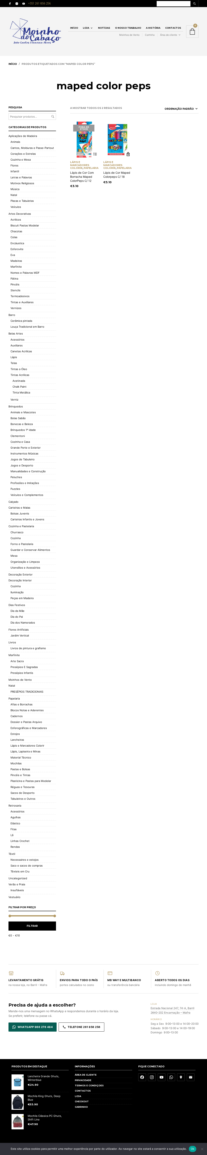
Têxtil (11, 853)
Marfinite (16, 266)
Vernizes (16, 308)
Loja (86, 27)
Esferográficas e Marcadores (29, 728)
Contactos (173, 27)
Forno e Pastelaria (22, 544)
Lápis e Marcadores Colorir (27, 745)
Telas (14, 363)
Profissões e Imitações (25, 483)
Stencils (15, 290)
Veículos (16, 206)
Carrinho (150, 34)
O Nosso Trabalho (128, 27)
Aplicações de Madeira (22, 136)
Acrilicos (16, 219)
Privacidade (83, 1080)
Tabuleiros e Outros (23, 798)
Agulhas (16, 817)
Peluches (16, 477)
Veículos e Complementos (27, 495)
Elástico (15, 823)
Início (74, 27)
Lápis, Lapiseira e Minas (25, 751)
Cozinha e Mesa (21, 159)
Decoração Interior (20, 580)
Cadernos (17, 716)
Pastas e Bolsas (20, 769)
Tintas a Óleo (19, 369)
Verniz (14, 399)
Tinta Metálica (21, 392)
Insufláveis (17, 890)
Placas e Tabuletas (22, 200)
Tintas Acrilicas (20, 375)
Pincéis (15, 284)
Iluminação (17, 592)
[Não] (202, 1149)
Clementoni (18, 436)
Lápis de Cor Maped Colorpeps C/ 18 (116, 174)
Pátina (14, 278)
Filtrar (32, 925)
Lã (12, 835)
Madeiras (16, 260)
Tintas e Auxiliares (22, 302)
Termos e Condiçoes (89, 1085)
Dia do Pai (17, 616)
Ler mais (94, 154)
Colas (14, 237)
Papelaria (14, 698)
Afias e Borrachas (22, 704)
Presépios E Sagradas (24, 667)
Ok (192, 1148)
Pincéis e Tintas (20, 775)
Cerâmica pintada (21, 320)
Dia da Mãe (17, 610)
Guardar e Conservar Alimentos (30, 549)
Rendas (15, 846)
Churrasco (17, 532)
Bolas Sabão (18, 418)
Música (15, 189)
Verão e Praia (16, 884)
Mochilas (16, 763)
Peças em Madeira (22, 598)
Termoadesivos (20, 296)
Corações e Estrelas (23, 153)
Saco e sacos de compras (27, 865)
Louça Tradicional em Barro (27, 326)
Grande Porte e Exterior (26, 447)
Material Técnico (21, 757)
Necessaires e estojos (25, 859)
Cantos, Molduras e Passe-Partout (32, 147)
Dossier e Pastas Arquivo (26, 722)
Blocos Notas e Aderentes (27, 710)
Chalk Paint (19, 386)
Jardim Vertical (20, 635)
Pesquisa (52, 116)
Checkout (82, 1101)
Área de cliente (168, 34)
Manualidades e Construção (28, 471)
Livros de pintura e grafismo (28, 648)
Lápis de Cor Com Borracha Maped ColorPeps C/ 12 (82, 176)
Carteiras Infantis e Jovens (27, 519)
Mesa (14, 555)
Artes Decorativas (19, 213)
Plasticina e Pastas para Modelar (31, 781)
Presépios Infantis (22, 672)
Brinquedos (15, 406)
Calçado (13, 501)
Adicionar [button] (128, 154)
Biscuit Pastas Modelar (25, 225)
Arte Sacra (17, 661)
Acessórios (17, 339)
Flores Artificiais (18, 629)
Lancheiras (17, 739)
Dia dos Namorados (23, 622)
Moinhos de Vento (129, 34)
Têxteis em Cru (20, 871)
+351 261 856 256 (39, 3)
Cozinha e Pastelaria (21, 526)
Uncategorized (17, 878)
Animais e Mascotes (23, 412)
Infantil (15, 171)
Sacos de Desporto (23, 792)
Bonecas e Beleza (22, 424)
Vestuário (14, 897)
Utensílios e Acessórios (25, 567)
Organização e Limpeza (25, 561)
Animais (15, 141)
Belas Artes (15, 333)
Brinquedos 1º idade (23, 429)
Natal (14, 195)
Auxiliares (17, 345)
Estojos (15, 733)
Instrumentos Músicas (24, 453)
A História (153, 27)
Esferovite (17, 249)
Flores (14, 165)
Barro (11, 315)
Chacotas (16, 231)
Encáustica (17, 243)
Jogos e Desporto (22, 465)
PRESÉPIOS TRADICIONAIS (27, 691)
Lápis (14, 357)
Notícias (104, 27)
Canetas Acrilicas (21, 351)
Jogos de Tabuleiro (23, 459)
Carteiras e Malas (19, 507)
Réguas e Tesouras (23, 787)
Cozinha (16, 538)
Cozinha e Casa (20, 441)
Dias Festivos (16, 605)
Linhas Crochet (20, 841)
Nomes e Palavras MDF (25, 272)
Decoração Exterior (20, 574)
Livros (12, 642)
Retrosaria (14, 805)
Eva (13, 255)
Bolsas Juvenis (20, 513)
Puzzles (15, 488)
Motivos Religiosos (22, 183)
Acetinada (19, 380)
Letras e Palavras (21, 177)
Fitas (14, 829)
